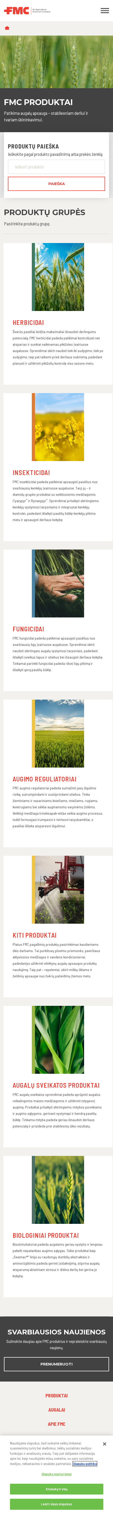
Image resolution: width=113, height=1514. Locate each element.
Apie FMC (56, 1424)
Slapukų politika (85, 1464)
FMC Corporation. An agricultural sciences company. (42, 10)
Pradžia (8, 28)
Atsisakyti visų (57, 1489)
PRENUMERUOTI (56, 1364)
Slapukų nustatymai (56, 1474)
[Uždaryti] (104, 1444)
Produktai (56, 1395)
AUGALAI (56, 1410)
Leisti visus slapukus (56, 1504)
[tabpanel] (56, 84)
